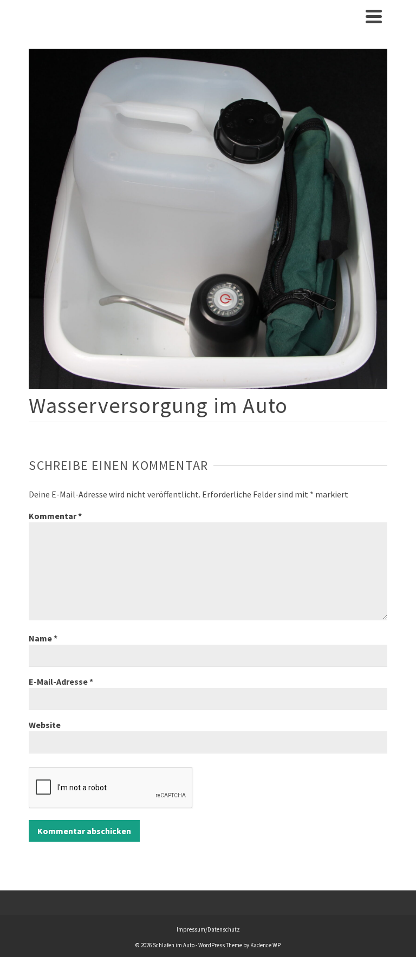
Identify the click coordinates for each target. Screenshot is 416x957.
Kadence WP (265, 945)
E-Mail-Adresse (61, 681)
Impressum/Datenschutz (208, 929)
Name (43, 638)
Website (45, 724)
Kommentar (55, 515)
